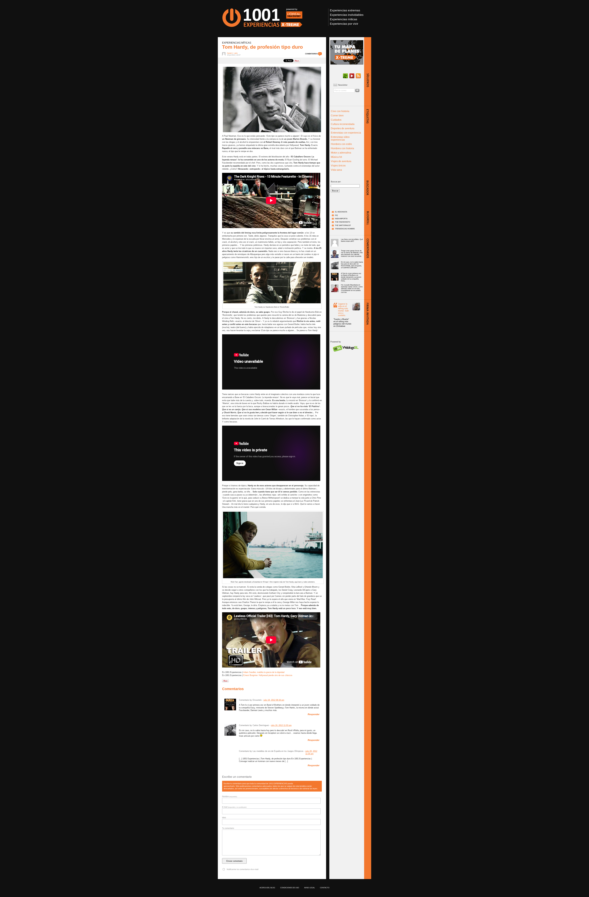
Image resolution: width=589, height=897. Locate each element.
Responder (314, 714)
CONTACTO (324, 888)
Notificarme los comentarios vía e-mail (242, 869)
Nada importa (341, 218)
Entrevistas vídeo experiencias (340, 138)
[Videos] (351, 76)
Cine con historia (340, 111)
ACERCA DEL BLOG (267, 888)
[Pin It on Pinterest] (296, 60)
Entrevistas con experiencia (346, 132)
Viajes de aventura (341, 161)
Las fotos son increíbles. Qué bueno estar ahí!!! (352, 240)
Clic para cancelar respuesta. (307, 782)
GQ (336, 215)
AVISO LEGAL (309, 888)
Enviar (357, 90)
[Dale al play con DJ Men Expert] (345, 76)
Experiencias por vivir (344, 23)
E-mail (234, 807)
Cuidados (336, 119)
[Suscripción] (358, 76)
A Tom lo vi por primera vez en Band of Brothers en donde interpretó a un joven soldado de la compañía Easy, (351, 277)
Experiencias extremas (345, 10)
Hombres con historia (342, 148)
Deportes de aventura (342, 128)
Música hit (336, 157)
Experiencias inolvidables (347, 14)
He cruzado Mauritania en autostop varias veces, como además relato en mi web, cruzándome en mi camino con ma (352, 288)
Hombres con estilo (341, 144)
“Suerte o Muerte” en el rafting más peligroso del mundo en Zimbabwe (342, 322)
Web (224, 818)
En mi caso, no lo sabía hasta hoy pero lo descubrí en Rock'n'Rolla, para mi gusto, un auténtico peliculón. (352, 264)
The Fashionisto (342, 222)
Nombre (229, 796)
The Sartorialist (343, 225)
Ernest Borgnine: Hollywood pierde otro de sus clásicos (267, 675)
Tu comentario (228, 828)
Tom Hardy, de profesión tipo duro (262, 47)
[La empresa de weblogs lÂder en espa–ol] (345, 354)
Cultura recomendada (342, 124)
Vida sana (336, 170)
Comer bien (337, 115)
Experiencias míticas (343, 19)
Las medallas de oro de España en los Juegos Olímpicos (278, 751)
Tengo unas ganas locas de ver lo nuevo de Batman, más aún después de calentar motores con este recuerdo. (352, 253)
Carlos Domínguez (261, 725)
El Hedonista (341, 212)
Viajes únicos (338, 165)
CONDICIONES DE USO (289, 888)
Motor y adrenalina (341, 152)
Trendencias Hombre (345, 229)
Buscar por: (336, 182)
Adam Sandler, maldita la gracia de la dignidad (263, 672)
